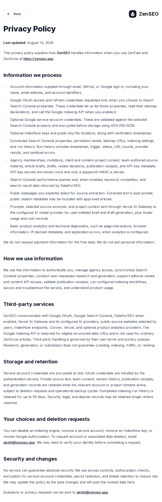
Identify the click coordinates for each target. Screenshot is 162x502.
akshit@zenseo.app (19, 442)
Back (17, 14)
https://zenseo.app (38, 59)
